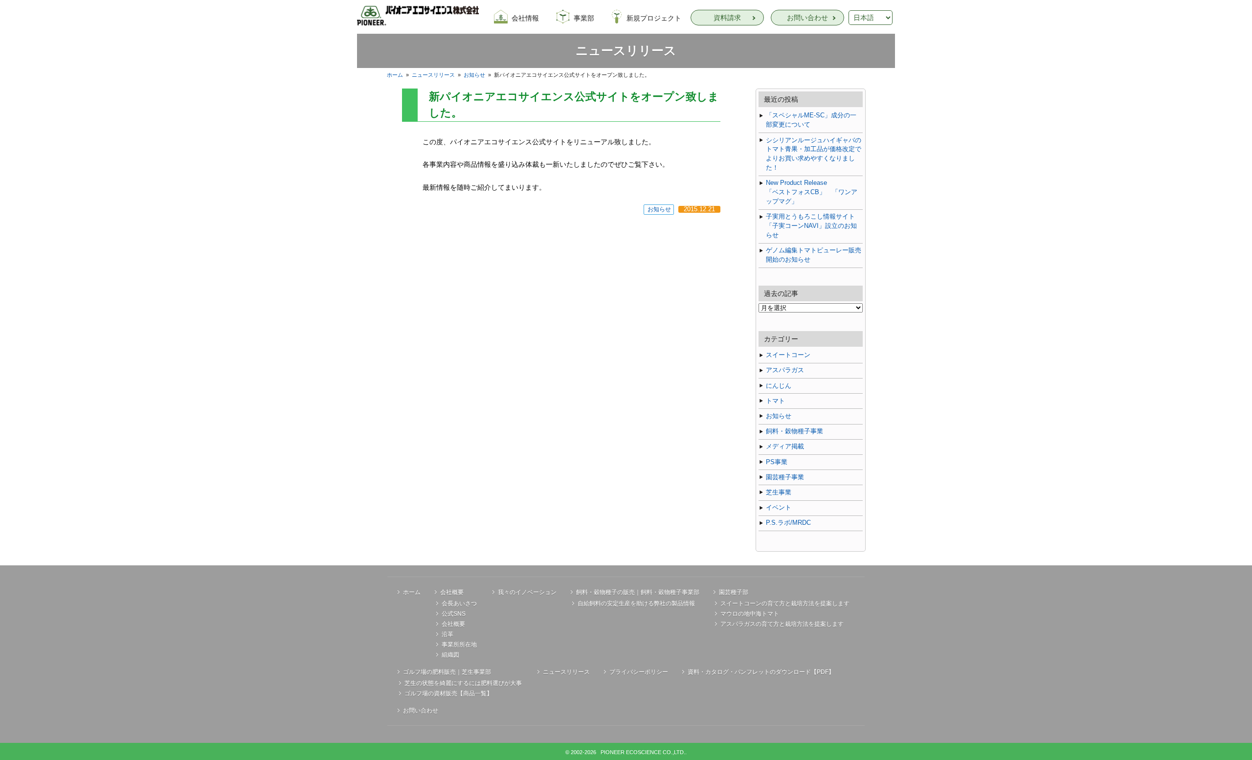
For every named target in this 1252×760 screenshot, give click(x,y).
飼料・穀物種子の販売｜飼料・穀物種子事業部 (637, 592)
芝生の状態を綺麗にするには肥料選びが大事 (463, 683)
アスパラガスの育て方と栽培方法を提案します (782, 624)
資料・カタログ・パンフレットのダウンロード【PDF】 (761, 672)
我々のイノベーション (527, 592)
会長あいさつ (459, 603)
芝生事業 (778, 492)
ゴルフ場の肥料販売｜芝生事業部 (447, 672)
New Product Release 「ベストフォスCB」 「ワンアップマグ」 (814, 192)
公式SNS (454, 613)
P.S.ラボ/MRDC (788, 522)
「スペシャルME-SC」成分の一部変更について (811, 120)
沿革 (447, 634)
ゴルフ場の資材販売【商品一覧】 (448, 693)
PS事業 (776, 462)
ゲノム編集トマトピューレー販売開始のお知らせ (813, 255)
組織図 (450, 654)
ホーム (395, 75)
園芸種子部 (733, 592)
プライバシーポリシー (638, 672)
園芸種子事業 (785, 477)
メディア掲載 (785, 446)
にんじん (778, 385)
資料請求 (727, 18)
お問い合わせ (807, 18)
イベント (778, 507)
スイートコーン (788, 355)
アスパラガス (785, 370)
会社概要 (452, 592)
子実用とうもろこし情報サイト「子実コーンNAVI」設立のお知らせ (811, 226)
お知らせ (474, 75)
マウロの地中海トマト (749, 613)
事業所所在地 (459, 644)
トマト (775, 401)
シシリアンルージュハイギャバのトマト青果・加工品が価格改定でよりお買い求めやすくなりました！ (813, 154)
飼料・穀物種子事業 (794, 431)
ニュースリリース (433, 75)
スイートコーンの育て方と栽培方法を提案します (785, 603)
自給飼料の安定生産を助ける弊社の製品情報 (636, 603)
